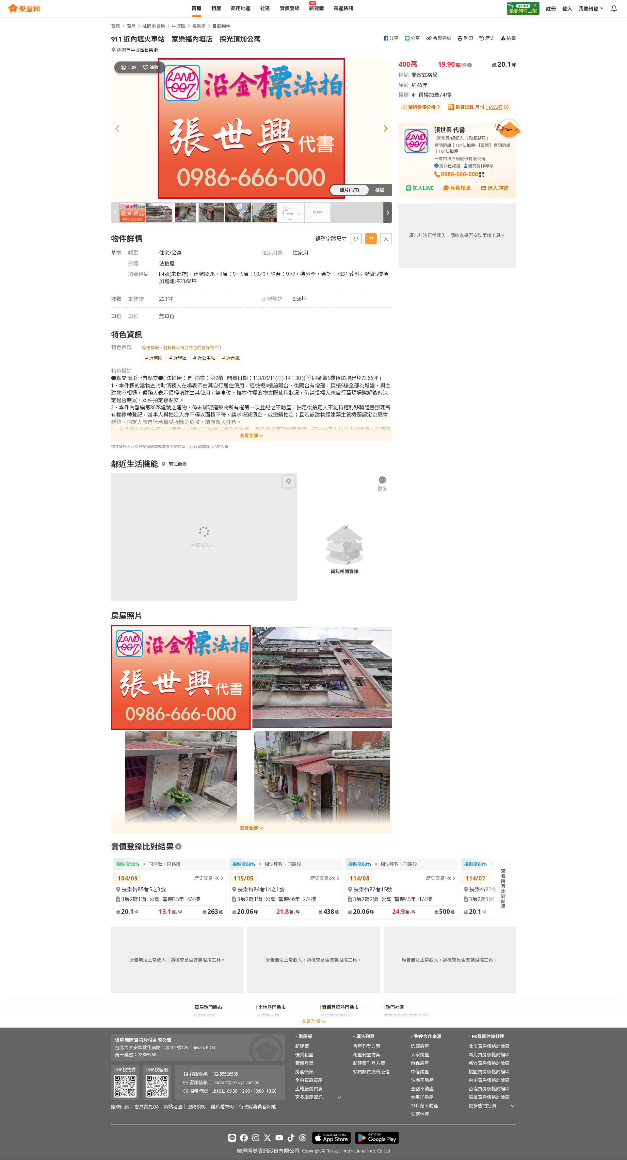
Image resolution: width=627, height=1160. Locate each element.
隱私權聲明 (222, 1106)
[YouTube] (279, 1138)
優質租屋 (304, 1054)
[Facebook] (244, 1138)
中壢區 (178, 26)
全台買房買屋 (309, 1080)
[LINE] (232, 1138)
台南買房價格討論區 (489, 1088)
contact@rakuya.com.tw (236, 1082)
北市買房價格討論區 (489, 1046)
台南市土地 (267, 1016)
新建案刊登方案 (369, 1063)
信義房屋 (420, 1046)
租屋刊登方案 (366, 1054)
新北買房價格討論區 (489, 1054)
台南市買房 (204, 1024)
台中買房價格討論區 (489, 1080)
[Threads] (303, 1138)
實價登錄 (304, 1063)
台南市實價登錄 (336, 1024)
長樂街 (199, 26)
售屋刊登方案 (366, 1046)
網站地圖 (173, 1106)
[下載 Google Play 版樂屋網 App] (377, 1137)
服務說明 (196, 1106)
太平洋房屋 (422, 1097)
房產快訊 (304, 1071)
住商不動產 (422, 1080)
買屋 (131, 26)
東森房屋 (420, 1063)
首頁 (115, 26)
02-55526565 (226, 1074)
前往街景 (178, 464)
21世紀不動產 (424, 1105)
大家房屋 (420, 1054)
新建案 (302, 1046)
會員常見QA (147, 1106)
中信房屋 (420, 1071)
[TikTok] (291, 1138)
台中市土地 (267, 1024)
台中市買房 (204, 1016)
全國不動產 (422, 1088)
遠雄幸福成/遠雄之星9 (406, 1016)
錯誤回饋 (120, 1106)
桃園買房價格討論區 (489, 1071)
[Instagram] (256, 1138)
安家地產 (420, 1114)
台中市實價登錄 (336, 1016)
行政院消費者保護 (257, 1106)
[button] (117, 128)
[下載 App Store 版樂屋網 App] (331, 1137)
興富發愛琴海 (397, 1024)
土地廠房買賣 (309, 1088)
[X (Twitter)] (267, 1138)
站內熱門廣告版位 (371, 1071)
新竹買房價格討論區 (489, 1063)
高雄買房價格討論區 (489, 1097)
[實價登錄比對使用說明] (178, 846)
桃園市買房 (153, 26)
